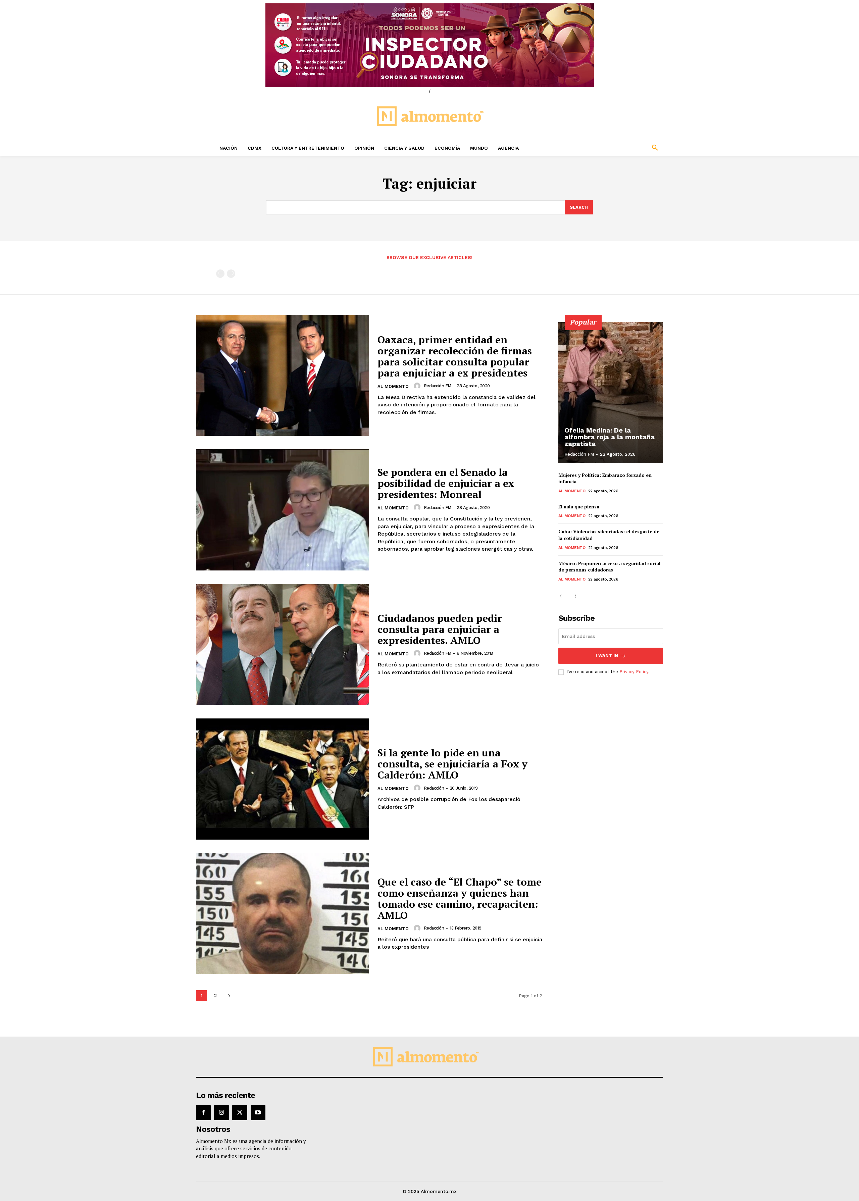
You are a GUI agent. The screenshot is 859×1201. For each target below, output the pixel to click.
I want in (607, 655)
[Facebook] (203, 1112)
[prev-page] (220, 273)
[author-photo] (418, 386)
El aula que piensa (578, 506)
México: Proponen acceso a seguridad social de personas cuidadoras (609, 566)
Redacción (434, 788)
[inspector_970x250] (429, 45)
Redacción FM (437, 385)
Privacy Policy (633, 671)
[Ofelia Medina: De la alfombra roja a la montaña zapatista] (610, 392)
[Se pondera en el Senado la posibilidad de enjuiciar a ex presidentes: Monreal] (282, 509)
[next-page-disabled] (231, 273)
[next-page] (229, 995)
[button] (610, 148)
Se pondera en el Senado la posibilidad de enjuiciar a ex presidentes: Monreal (445, 483)
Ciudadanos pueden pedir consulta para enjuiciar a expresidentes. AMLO (439, 629)
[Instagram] (221, 1112)
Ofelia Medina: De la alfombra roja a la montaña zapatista (609, 437)
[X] (239, 1112)
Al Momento (393, 386)
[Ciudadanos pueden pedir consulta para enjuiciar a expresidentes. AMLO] (282, 644)
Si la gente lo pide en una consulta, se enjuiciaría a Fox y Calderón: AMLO (452, 764)
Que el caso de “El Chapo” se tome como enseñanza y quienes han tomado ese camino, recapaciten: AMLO (459, 898)
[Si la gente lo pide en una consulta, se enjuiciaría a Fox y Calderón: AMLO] (282, 779)
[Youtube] (258, 1112)
